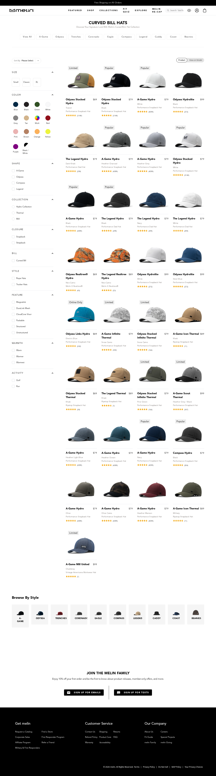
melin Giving (166, 742)
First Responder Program (53, 737)
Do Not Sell (163, 767)
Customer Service (99, 723)
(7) (114, 406)
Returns (116, 732)
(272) (186, 112)
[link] (27, 37)
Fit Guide (149, 737)
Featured (75, 10)
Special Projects (168, 737)
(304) (186, 465)
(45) (78, 291)
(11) (185, 346)
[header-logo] (21, 10)
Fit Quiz (126, 10)
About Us (149, 732)
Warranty (89, 742)
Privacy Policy (149, 767)
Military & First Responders (27, 748)
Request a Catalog (23, 732)
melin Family (150, 742)
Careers (164, 732)
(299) (79, 171)
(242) (79, 346)
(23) (114, 291)
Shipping (103, 732)
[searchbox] (175, 10)
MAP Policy (177, 767)
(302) (115, 350)
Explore (141, 10)
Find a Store (47, 732)
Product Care (105, 737)
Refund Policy (91, 737)
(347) (186, 410)
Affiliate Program (23, 742)
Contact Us (90, 732)
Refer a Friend (48, 742)
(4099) (151, 112)
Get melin (22, 723)
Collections (108, 10)
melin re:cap (157, 10)
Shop (90, 10)
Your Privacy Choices (194, 767)
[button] (207, 767)
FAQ (115, 737)
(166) (150, 350)
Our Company (155, 723)
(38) (78, 410)
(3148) (79, 116)
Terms (137, 767)
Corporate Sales (22, 737)
